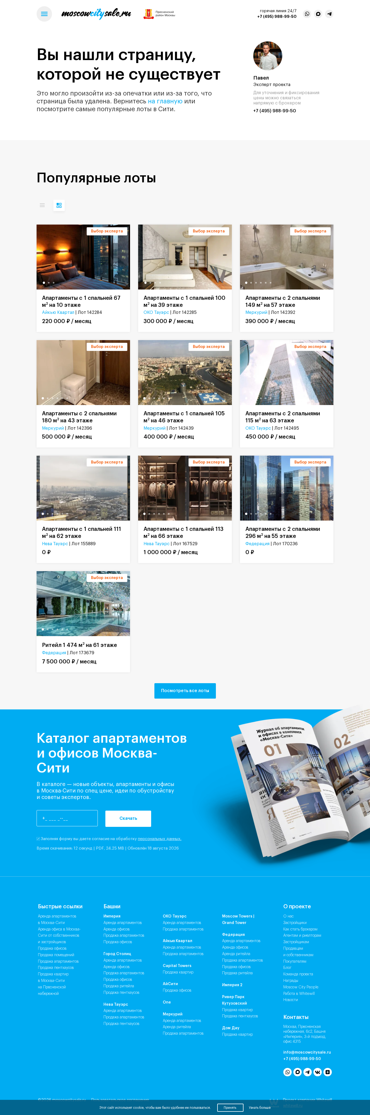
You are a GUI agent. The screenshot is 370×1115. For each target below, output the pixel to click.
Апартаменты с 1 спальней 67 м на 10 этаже (81, 301)
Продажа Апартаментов (123, 936)
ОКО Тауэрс (156, 312)
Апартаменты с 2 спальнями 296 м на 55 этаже (282, 533)
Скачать (128, 818)
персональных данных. (159, 839)
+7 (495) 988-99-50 (277, 16)
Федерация (257, 544)
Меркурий (256, 312)
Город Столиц (117, 954)
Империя (112, 916)
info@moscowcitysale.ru (307, 1052)
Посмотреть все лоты (185, 691)
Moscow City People (301, 987)
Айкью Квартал (58, 312)
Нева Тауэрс (55, 544)
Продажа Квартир (178, 972)
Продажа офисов (52, 948)
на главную (165, 101)
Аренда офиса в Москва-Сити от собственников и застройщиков (59, 935)
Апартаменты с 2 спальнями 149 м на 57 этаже (282, 301)
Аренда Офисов (116, 929)
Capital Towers (177, 966)
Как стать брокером (300, 929)
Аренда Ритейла (177, 1027)
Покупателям (294, 961)
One (167, 1002)
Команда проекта (298, 974)
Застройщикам (296, 942)
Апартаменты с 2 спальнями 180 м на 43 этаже (79, 417)
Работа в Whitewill (299, 994)
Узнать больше (260, 1107)
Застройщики (295, 923)
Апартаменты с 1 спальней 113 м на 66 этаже (183, 533)
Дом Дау (230, 1028)
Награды (290, 981)
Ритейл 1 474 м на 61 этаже (79, 645)
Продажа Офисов (117, 942)
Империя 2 (232, 985)
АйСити (170, 984)
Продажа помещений (56, 955)
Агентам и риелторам (302, 936)
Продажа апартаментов (58, 961)
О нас (288, 916)
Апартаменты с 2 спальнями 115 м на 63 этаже (282, 417)
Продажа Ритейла (118, 986)
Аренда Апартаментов (122, 923)
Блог (287, 968)
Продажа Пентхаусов (121, 993)
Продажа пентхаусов (56, 968)
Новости (290, 1000)
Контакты (296, 1017)
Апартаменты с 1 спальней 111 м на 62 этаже (81, 533)
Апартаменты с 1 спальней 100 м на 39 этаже (184, 301)
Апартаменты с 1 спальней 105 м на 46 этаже (184, 417)
